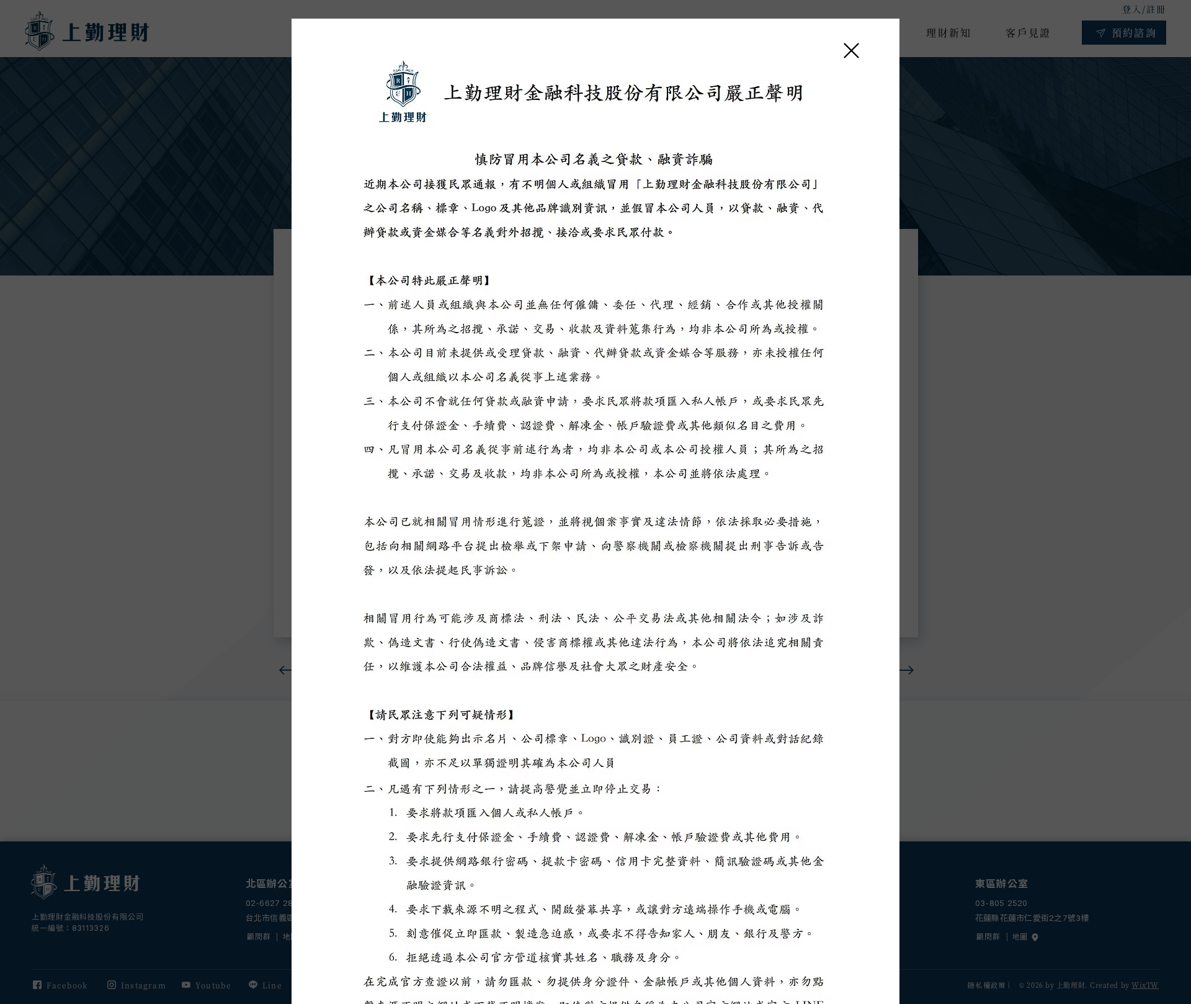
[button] (851, 50)
